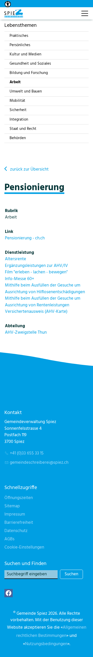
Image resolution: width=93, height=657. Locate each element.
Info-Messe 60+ (19, 278)
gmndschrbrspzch (39, 462)
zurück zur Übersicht (29, 169)
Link (9, 231)
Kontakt (71, 10)
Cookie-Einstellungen (24, 547)
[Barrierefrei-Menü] (8, 4)
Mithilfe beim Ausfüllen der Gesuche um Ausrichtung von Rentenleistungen (42, 302)
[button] (8, 593)
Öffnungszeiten (18, 497)
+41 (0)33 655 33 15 (27, 453)
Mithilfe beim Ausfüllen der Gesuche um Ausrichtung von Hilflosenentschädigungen (45, 289)
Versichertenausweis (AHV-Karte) (36, 311)
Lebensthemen (20, 25)
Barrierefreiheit (18, 522)
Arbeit (15, 82)
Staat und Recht (23, 129)
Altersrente (15, 259)
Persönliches (20, 45)
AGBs (9, 539)
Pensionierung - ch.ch (25, 238)
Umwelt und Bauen (26, 91)
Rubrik (11, 210)
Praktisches (19, 36)
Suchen (71, 574)
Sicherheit (18, 110)
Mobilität (17, 101)
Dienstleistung (19, 252)
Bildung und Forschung (29, 73)
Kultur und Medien (25, 54)
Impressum (14, 514)
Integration (19, 119)
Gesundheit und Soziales (30, 64)
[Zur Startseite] (13, 13)
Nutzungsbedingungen (46, 644)
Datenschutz (16, 530)
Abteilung (15, 326)
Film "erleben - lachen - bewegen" (36, 272)
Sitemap (12, 506)
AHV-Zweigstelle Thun (26, 332)
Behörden (18, 138)
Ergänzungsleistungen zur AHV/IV (36, 265)
